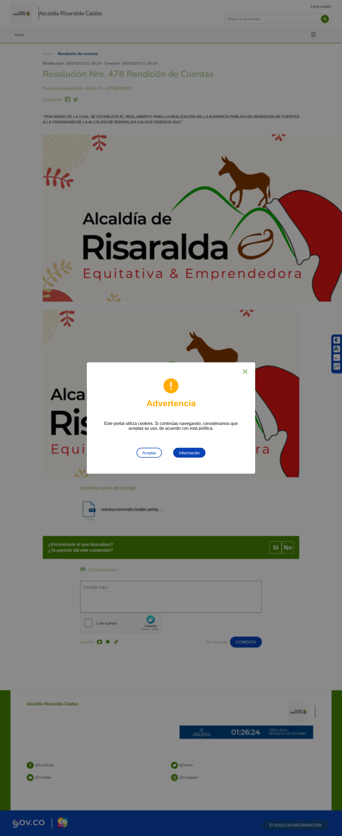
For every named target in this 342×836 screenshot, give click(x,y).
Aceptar (149, 453)
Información (189, 453)
